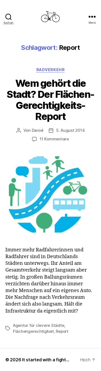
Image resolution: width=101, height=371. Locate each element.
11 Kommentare (54, 138)
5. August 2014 (70, 130)
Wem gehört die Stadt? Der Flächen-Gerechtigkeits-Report (50, 99)
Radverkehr (50, 69)
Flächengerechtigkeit (33, 331)
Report (62, 331)
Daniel (37, 130)
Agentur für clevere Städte (38, 325)
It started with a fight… (45, 359)
